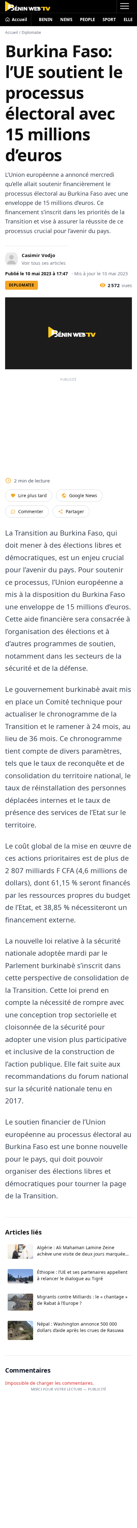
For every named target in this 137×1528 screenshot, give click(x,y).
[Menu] (124, 6)
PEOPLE (87, 19)
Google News (83, 495)
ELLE (128, 19)
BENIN (46, 19)
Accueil (11, 32)
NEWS (66, 19)
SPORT (109, 19)
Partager (75, 511)
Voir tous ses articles (44, 263)
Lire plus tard (32, 495)
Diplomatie (31, 32)
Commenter (30, 511)
